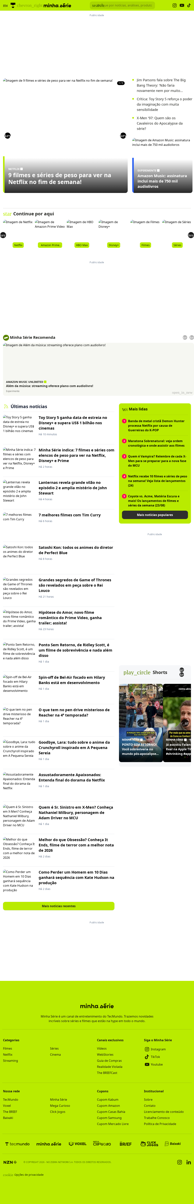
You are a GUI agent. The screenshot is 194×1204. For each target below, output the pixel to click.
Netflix (7, 1054)
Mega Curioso (60, 1106)
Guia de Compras (109, 1061)
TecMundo (10, 1099)
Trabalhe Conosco (157, 1118)
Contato (150, 1106)
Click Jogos (57, 1112)
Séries (54, 1048)
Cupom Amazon (108, 1106)
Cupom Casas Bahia (111, 1112)
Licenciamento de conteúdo (164, 1112)
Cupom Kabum (107, 1099)
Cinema (55, 1054)
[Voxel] (77, 1144)
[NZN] (10, 1162)
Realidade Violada (109, 1067)
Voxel (7, 1106)
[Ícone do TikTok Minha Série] (189, 5)
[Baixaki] (173, 1144)
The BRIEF (10, 1112)
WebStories (105, 1054)
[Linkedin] (188, 1162)
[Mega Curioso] (102, 1144)
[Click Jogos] (149, 1144)
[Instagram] (179, 1162)
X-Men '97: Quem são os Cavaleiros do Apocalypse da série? (160, 123)
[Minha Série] (49, 1144)
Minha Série (58, 1099)
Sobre (148, 1099)
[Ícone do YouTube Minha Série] (182, 5)
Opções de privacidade (23, 1175)
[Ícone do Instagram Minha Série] (175, 5)
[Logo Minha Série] (57, 5)
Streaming (10, 1061)
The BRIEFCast (107, 1073)
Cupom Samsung (109, 1118)
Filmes (7, 1048)
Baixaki (8, 1118)
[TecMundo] (13, 5)
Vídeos (102, 1048)
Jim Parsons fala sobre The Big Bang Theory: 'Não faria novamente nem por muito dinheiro (161, 85)
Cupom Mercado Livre (113, 1124)
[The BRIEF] (126, 1144)
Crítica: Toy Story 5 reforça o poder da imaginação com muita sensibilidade (164, 104)
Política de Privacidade (160, 1124)
